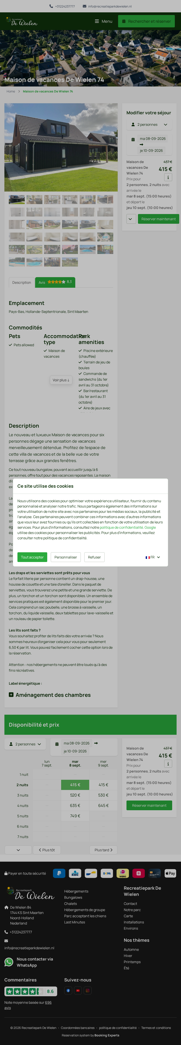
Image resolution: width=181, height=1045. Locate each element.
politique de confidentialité (121, 527)
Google (150, 527)
